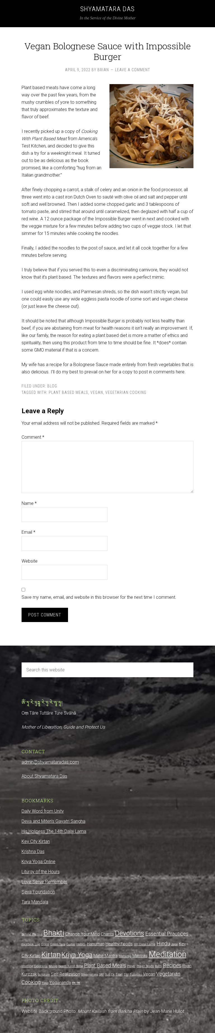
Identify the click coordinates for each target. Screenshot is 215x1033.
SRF (101, 974)
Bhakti (53, 932)
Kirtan (50, 954)
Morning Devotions (35, 966)
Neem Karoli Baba (71, 966)
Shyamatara (89, 974)
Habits (81, 944)
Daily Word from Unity (43, 811)
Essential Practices (166, 934)
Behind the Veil (32, 934)
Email (28, 532)
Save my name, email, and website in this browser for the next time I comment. (99, 597)
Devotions (129, 933)
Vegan (96, 392)
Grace (45, 944)
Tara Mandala (35, 902)
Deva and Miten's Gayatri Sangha (53, 821)
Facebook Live (31, 944)
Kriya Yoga (77, 955)
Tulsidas (136, 974)
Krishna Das (33, 851)
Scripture (44, 974)
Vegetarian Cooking (125, 392)
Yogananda (60, 982)
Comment (33, 437)
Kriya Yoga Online (38, 861)
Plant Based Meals (68, 392)
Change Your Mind (82, 934)
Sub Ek (109, 974)
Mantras (140, 955)
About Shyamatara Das (44, 776)
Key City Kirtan (36, 841)
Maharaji (125, 956)
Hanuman (95, 943)
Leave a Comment (132, 70)
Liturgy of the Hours (41, 871)
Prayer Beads (145, 966)
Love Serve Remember (44, 881)
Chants (107, 934)
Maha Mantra (106, 955)
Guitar (70, 944)
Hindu (163, 943)
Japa (174, 944)
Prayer (131, 966)
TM (126, 974)
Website (30, 561)
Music (53, 966)
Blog (52, 386)
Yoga (45, 983)
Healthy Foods (119, 943)
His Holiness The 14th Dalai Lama (54, 831)
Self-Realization (65, 974)
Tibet (119, 974)
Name (29, 503)
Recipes (172, 965)
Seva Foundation (38, 892)
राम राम (76, 983)
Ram (158, 966)
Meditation (167, 954)
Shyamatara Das (107, 9)
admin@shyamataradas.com (50, 762)
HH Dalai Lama (144, 944)
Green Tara (57, 944)
